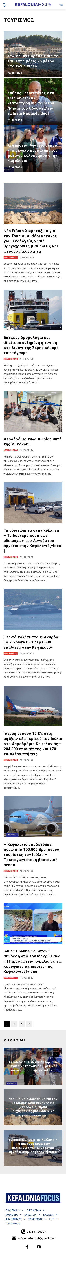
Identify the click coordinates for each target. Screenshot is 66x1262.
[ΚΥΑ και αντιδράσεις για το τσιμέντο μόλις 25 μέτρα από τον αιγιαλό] (33, 54)
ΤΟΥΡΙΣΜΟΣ (11, 257)
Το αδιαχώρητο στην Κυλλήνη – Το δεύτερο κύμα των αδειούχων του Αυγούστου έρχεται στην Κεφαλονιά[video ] (32, 540)
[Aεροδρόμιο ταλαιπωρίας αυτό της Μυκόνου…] (33, 411)
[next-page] (29, 1024)
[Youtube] (39, 1247)
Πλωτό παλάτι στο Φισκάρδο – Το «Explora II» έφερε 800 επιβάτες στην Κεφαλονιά (33, 642)
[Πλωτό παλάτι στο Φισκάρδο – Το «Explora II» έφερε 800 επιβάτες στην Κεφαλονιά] (33, 609)
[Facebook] (27, 1247)
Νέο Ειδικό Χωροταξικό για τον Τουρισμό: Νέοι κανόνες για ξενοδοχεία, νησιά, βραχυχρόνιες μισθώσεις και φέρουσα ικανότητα (31, 241)
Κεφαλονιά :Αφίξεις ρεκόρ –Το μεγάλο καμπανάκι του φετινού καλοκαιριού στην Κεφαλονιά (33, 1066)
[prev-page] (49, 1054)
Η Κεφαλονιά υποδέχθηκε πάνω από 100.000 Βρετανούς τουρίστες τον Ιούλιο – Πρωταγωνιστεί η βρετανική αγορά (31, 854)
